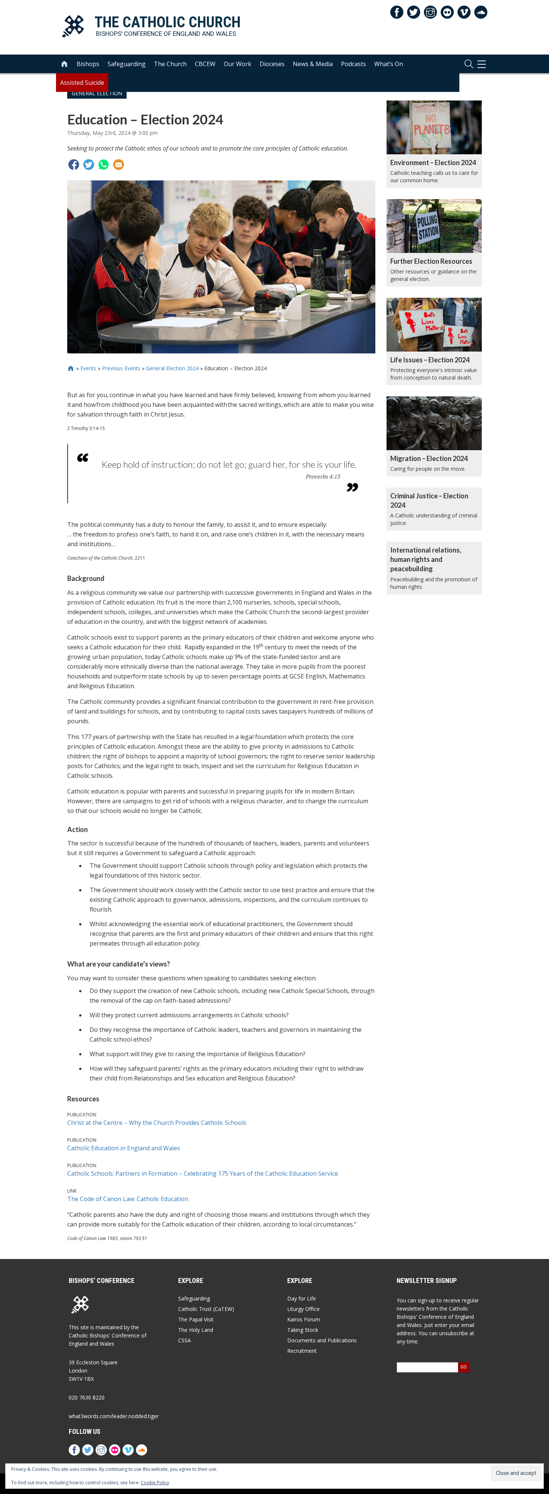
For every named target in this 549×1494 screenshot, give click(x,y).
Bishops (88, 64)
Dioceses (272, 64)
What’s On (388, 64)
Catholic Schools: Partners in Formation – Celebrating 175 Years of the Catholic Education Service (202, 1173)
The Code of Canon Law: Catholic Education (127, 1199)
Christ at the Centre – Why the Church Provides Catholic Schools (156, 1123)
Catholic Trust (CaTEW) (206, 1308)
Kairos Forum (303, 1319)
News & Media (313, 64)
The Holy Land (195, 1329)
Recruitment (302, 1350)
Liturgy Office (303, 1308)
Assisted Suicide (82, 82)
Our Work (237, 64)
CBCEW (205, 64)
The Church (170, 64)
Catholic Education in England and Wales (123, 1148)
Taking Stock (302, 1329)
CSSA (184, 1340)
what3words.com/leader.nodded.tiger (114, 1416)
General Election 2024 (172, 368)
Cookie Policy (155, 1482)
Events (88, 368)
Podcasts (353, 64)
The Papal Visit (196, 1319)
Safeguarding (127, 64)
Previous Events (121, 368)
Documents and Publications (322, 1340)
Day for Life (301, 1298)
